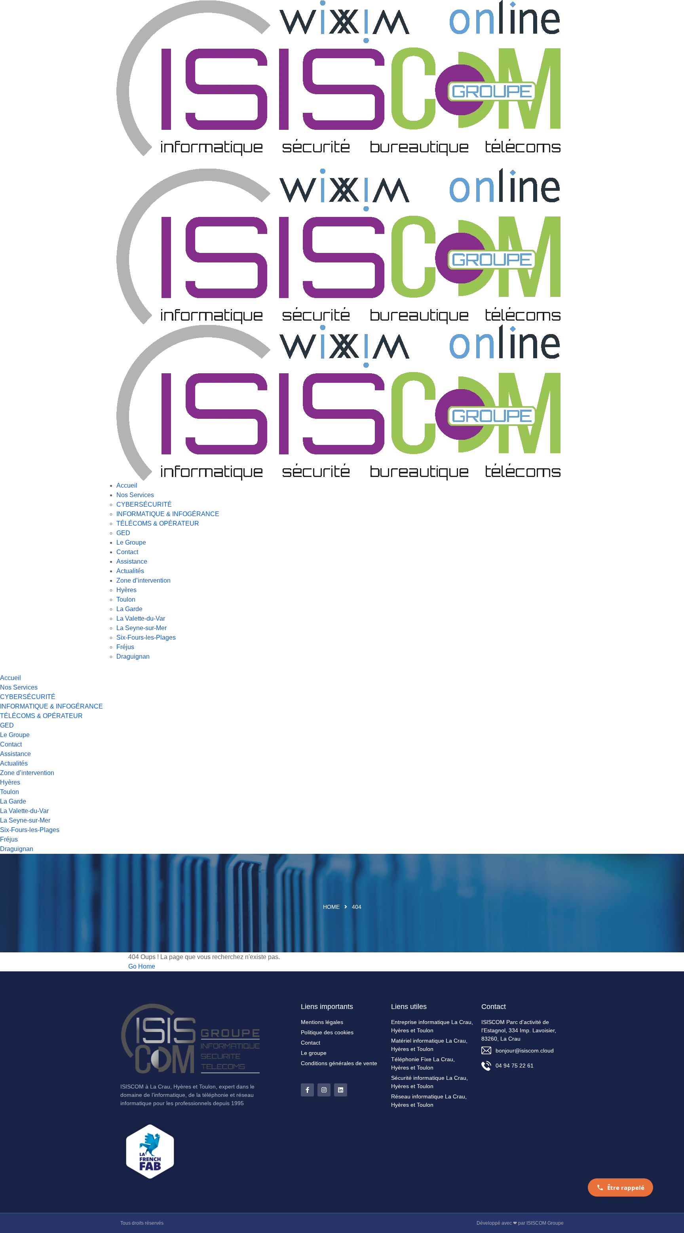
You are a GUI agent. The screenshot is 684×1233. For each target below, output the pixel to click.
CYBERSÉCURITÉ (144, 504)
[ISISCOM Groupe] (339, 77)
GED (123, 533)
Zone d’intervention (143, 580)
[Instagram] (324, 1089)
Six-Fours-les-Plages (146, 637)
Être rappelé (625, 1187)
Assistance (131, 561)
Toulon (125, 599)
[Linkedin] (340, 1089)
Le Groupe (131, 542)
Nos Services (135, 495)
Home (331, 907)
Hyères (126, 590)
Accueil (126, 485)
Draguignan (133, 656)
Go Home (141, 966)
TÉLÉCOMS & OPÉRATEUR (157, 523)
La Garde (129, 609)
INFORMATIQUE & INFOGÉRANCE (167, 514)
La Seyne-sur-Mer (141, 628)
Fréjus (125, 647)
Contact (127, 552)
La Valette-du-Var (140, 618)
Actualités (130, 571)
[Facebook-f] (307, 1089)
